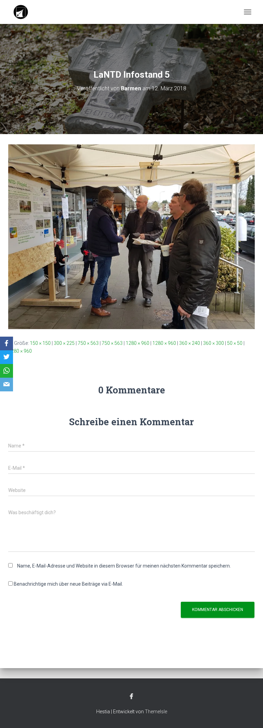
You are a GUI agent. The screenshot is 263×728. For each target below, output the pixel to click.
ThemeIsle (156, 711)
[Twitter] (6, 357)
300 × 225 (64, 343)
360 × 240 (189, 343)
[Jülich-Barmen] (23, 12)
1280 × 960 (137, 343)
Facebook (131, 696)
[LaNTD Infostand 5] (131, 236)
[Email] (6, 384)
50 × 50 (234, 343)
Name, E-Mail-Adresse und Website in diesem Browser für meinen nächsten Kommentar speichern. (124, 566)
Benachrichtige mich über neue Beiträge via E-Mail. (68, 584)
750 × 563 (88, 343)
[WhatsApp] (6, 371)
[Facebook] (6, 343)
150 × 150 (40, 343)
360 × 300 (213, 343)
